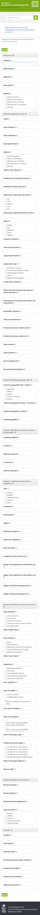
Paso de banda (9, 548)
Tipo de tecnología (10, 717)
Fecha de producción (11, 247)
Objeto (6, 523)
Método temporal (10, 454)
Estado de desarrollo (14, 652)
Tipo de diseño (9, 612)
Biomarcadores (12, 644)
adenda (10, 815)
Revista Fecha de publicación (14, 801)
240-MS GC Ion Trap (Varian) (17, 754)
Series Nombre (9, 353)
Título (5, 119)
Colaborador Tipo (10, 264)
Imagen (10, 492)
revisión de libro (12, 823)
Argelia (9, 394)
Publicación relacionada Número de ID (18, 213)
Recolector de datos (14, 268)
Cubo (9, 502)
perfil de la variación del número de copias (17, 702)
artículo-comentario (14, 821)
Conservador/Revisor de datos (18, 270)
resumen (10, 813)
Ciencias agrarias (13, 97)
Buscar (35, 17)
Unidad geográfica (10, 419)
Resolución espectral (11, 540)
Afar (8, 227)
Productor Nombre (10, 239)
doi (8, 209)
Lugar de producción (11, 256)
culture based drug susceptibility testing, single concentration (16, 724)
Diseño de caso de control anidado (19, 623)
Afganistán (11, 389)
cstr (8, 206)
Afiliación (7, 77)
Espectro (10, 500)
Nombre (6, 60)
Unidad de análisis (10, 437)
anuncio (10, 818)
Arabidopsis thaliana (14, 668)
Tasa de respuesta (10, 470)
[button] (5, 49)
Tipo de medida (9, 690)
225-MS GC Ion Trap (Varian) (17, 752)
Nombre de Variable (11, 868)
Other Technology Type (12, 735)
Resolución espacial (11, 531)
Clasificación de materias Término (16, 178)
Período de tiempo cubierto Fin (15, 336)
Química (10, 107)
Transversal (11, 618)
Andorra (10, 399)
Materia (6, 93)
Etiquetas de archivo (11, 885)
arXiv (9, 201)
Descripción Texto (10, 144)
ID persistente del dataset (13, 369)
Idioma (6, 221)
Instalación (7, 506)
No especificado (12, 626)
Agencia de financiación (15, 278)
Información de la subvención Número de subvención (19, 302)
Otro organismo (9, 682)
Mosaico (10, 495)
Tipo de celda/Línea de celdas (17, 649)
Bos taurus (11, 671)
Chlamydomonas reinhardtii (17, 676)
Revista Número (9, 793)
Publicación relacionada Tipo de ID (16, 195)
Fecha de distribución (11, 319)
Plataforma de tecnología (13, 743)
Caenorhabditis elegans (15, 673)
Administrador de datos (15, 273)
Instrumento (8, 515)
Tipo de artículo (9, 810)
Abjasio (9, 225)
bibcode (10, 204)
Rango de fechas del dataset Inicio (16, 585)
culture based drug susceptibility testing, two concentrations (16, 730)
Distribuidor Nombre (11, 311)
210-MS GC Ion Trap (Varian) (17, 747)
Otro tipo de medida (11, 708)
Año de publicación (11, 361)
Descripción (8, 85)
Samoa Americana (13, 396)
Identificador (8, 69)
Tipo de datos (8, 344)
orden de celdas (13, 694)
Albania (9, 391)
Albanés (10, 235)
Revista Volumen (10, 785)
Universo (7, 446)
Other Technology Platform (14, 761)
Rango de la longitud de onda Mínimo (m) (19, 564)
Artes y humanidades (14, 99)
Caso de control (12, 616)
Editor (9, 275)
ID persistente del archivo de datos (17, 860)
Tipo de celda (8, 769)
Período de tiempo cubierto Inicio (16, 328)
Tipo (5, 488)
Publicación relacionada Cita (14, 186)
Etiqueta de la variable (12, 876)
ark (8, 199)
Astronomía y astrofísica (15, 102)
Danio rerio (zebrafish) (15, 678)
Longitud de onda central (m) (14, 556)
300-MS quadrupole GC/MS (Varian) (20, 757)
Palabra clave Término (12, 170)
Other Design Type (10, 630)
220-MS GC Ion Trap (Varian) (17, 749)
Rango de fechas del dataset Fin (15, 594)
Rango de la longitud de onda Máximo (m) (19, 575)
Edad (9, 642)
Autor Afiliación (9, 135)
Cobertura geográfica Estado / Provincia (19, 403)
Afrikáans (10, 230)
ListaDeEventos (12, 497)
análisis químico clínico (15, 697)
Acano (9, 232)
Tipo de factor (9, 638)
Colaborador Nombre (11, 282)
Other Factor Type (10, 656)
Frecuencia (7, 462)
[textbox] (20, 64)
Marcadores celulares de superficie (19, 647)
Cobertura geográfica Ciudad (14, 411)
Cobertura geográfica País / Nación (17, 385)
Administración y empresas (16, 104)
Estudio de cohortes (14, 621)
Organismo (7, 664)
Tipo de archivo (9, 852)
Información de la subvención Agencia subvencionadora (18, 291)
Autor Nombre (9, 127)
